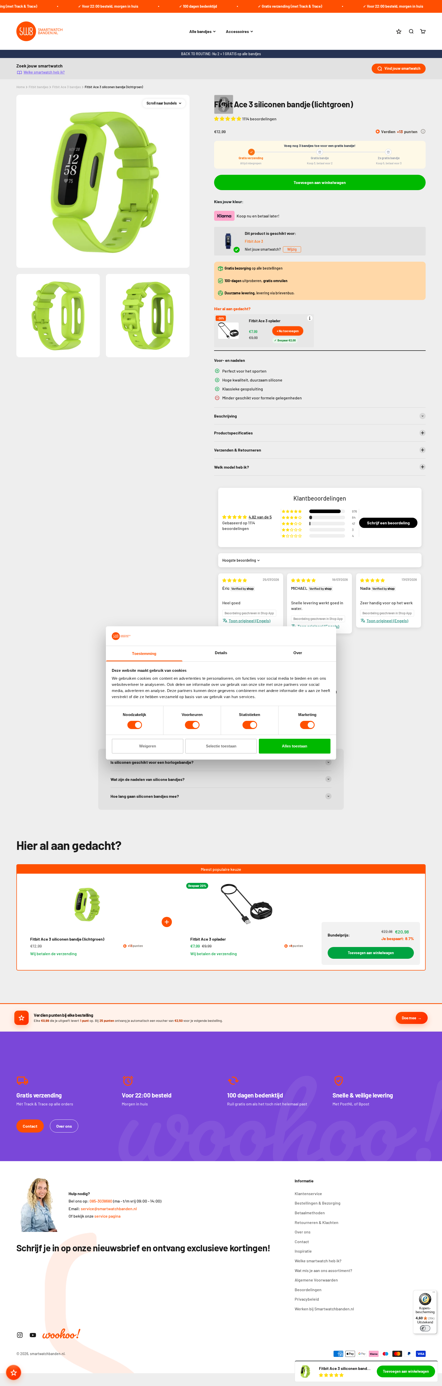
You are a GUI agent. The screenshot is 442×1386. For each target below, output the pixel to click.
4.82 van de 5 (260, 516)
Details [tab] (221, 653)
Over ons (64, 1126)
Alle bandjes (200, 31)
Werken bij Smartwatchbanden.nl (324, 1308)
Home (20, 87)
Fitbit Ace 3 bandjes (66, 87)
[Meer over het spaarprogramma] (423, 131)
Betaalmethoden (310, 1212)
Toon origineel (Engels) (249, 620)
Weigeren (147, 746)
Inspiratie (303, 1251)
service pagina (107, 1216)
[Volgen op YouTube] (32, 1335)
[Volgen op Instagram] (19, 1335)
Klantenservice (308, 1193)
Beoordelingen (308, 1289)
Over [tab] (297, 653)
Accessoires (237, 31)
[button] (228, 118)
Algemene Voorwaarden (316, 1279)
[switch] (192, 725)
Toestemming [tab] (144, 654)
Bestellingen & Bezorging (317, 1202)
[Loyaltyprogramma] (13, 1372)
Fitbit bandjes (38, 87)
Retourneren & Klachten (316, 1222)
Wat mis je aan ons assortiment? (323, 1270)
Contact (30, 1126)
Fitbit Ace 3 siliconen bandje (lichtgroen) (114, 87)
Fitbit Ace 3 (254, 241)
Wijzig (292, 249)
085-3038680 (101, 1200)
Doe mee (409, 1017)
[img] (234, 580)
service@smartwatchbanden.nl (109, 1208)
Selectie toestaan (221, 746)
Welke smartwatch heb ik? (44, 72)
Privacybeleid (307, 1299)
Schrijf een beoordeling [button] (388, 522)
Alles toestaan (294, 746)
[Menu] (434, 1293)
